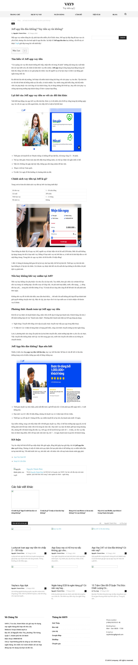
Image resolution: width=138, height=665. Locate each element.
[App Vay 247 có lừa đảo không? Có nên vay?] (109, 536)
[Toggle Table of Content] (23, 51)
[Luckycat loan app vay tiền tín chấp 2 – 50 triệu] (28, 536)
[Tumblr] (22, 660)
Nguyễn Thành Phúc (19, 33)
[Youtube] (26, 660)
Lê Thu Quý (123, 523)
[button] (125, 14)
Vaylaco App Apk (19, 585)
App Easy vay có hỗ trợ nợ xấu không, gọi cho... (66, 549)
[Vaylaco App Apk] (28, 574)
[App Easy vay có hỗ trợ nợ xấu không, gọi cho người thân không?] (69, 536)
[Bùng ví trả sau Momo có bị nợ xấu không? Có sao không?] (83, 508)
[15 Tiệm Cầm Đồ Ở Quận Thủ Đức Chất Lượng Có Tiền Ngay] (109, 574)
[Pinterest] (12, 660)
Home (13, 20)
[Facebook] (7, 660)
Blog (19, 20)
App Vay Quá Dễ (20, 457)
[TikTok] (17, 660)
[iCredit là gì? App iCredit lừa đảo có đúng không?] (25, 508)
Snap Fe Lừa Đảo (20, 461)
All (100, 523)
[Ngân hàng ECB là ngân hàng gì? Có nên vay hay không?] (69, 574)
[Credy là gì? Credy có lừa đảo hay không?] (54, 508)
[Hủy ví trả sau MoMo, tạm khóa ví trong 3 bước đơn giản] (111, 508)
